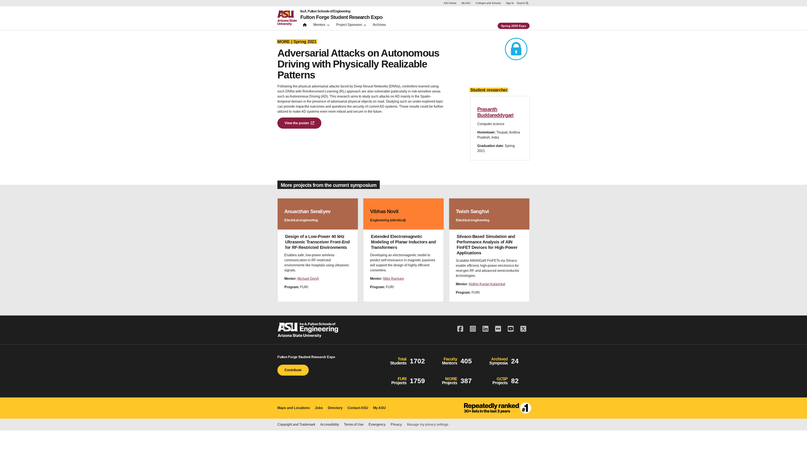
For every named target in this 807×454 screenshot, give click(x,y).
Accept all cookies (552, 441)
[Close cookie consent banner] (799, 437)
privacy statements (322, 440)
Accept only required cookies (601, 441)
